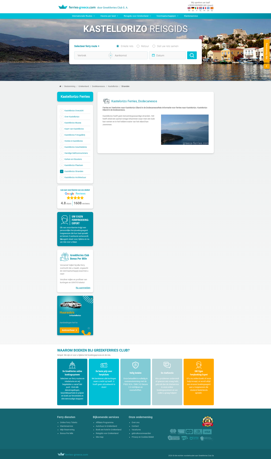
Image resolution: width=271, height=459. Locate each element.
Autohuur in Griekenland (106, 426)
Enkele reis (127, 46)
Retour (145, 46)
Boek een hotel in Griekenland (108, 429)
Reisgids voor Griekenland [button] (136, 16)
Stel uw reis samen (168, 46)
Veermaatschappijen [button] (166, 16)
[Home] (60, 86)
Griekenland (83, 86)
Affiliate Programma (104, 422)
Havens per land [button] (108, 16)
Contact (135, 426)
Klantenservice (191, 16)
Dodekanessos (98, 86)
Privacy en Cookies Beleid (143, 437)
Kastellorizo (113, 86)
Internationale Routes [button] (82, 16)
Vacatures (136, 429)
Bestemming (69, 86)
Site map (99, 437)
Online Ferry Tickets (68, 422)
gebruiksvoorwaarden (141, 433)
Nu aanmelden (83, 287)
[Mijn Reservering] (267, 66)
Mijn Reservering (67, 429)
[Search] (192, 55)
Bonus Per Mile (66, 433)
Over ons (135, 422)
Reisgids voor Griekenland (107, 433)
